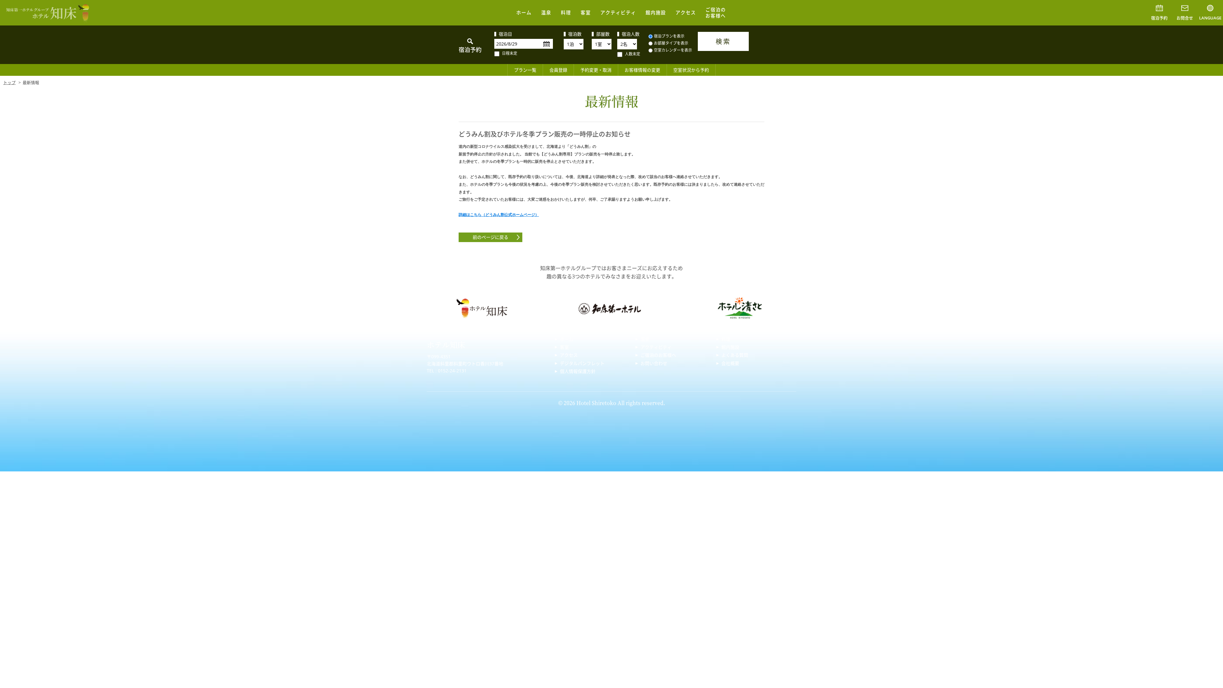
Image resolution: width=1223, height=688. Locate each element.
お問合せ (1185, 18)
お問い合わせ (653, 363)
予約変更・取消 (596, 70)
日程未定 (509, 53)
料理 (566, 12)
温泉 (546, 12)
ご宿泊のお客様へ (715, 12)
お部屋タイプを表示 (671, 43)
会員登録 (558, 70)
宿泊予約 (1159, 18)
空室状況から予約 (691, 70)
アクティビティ (618, 12)
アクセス (686, 12)
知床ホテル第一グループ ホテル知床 (48, 12)
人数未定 (632, 54)
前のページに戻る (490, 237)
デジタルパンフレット (582, 363)
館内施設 (656, 12)
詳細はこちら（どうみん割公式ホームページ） (499, 214)
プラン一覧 (525, 70)
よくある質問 (734, 355)
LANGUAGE (1210, 18)
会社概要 (730, 363)
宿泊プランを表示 (669, 36)
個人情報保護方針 (578, 371)
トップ (9, 82)
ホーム (524, 12)
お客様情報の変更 (642, 70)
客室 (586, 12)
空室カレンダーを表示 (673, 50)
